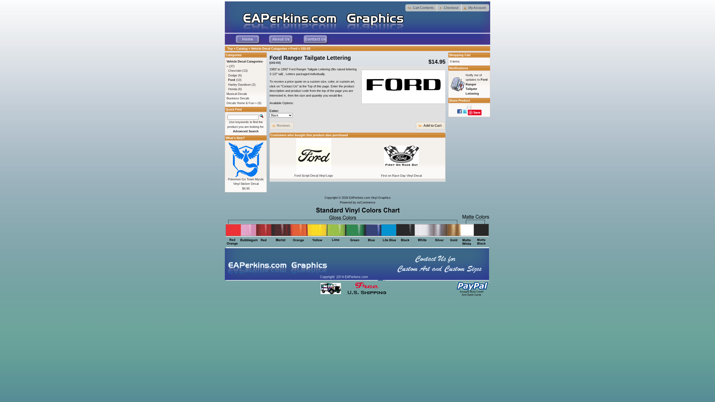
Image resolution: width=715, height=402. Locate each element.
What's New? (235, 138)
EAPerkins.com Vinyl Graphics (370, 197)
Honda (232, 89)
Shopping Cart (460, 55)
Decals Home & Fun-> (242, 103)
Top (230, 48)
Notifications (458, 68)
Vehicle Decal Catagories (269, 48)
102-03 (305, 48)
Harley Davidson (239, 84)
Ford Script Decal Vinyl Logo (313, 175)
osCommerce (366, 202)
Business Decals (238, 98)
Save (476, 112)
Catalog (242, 48)
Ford (293, 48)
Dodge (232, 75)
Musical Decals (237, 93)
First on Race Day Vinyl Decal (401, 175)
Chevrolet (234, 70)
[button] (421, 7)
